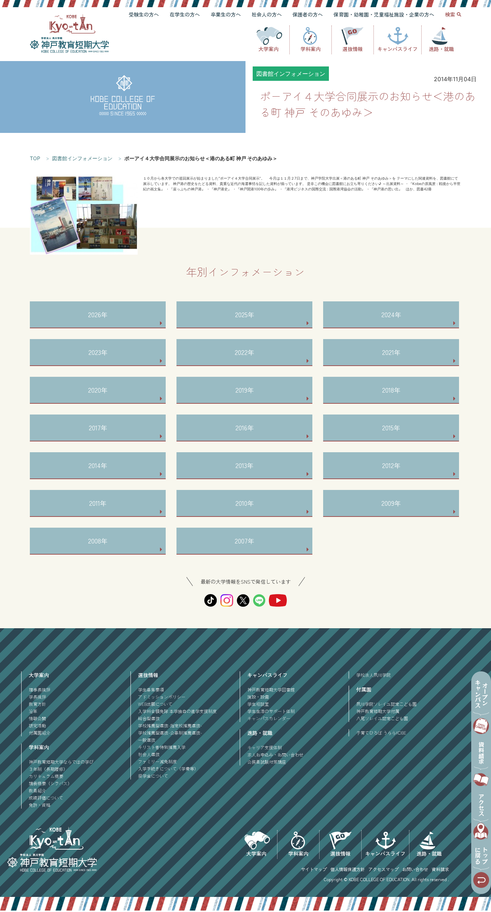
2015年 (391, 427)
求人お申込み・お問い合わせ (275, 754)
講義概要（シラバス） (50, 783)
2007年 (244, 540)
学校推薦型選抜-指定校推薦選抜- (170, 725)
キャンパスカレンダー (268, 718)
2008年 (97, 540)
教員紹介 (37, 790)
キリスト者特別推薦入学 (161, 747)
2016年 (244, 427)
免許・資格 (39, 805)
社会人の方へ (267, 14)
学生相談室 (258, 704)
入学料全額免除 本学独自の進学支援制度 (177, 711)
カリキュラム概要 (46, 776)
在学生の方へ (185, 14)
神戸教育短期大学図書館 (271, 689)
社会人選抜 (149, 754)
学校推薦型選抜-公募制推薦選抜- (170, 733)
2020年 (97, 389)
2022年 (244, 352)
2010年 (244, 503)
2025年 (244, 314)
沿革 (33, 711)
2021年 (391, 352)
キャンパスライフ (397, 48)
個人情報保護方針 (347, 869)
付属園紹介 (39, 733)
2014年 (97, 465)
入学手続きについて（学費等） (168, 768)
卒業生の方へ (226, 14)
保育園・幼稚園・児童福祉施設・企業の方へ (384, 14)
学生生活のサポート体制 (271, 711)
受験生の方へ (144, 14)
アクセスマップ (383, 869)
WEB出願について (155, 704)
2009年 (391, 503)
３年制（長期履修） (48, 769)
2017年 (98, 427)
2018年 (391, 389)
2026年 (97, 314)
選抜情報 (353, 48)
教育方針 (37, 704)
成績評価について (46, 798)
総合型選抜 (149, 718)
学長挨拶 (37, 697)
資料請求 (440, 869)
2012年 (391, 465)
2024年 (391, 314)
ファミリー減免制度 (157, 761)
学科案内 (310, 48)
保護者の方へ (308, 14)
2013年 (244, 465)
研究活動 (37, 725)
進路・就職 (441, 48)
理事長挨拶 (39, 689)
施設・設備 (258, 697)
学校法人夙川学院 (373, 675)
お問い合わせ (415, 869)
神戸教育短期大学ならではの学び (61, 762)
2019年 (244, 389)
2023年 (97, 352)
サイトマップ (314, 869)
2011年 (97, 503)
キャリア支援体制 (264, 747)
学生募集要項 (151, 689)
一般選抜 (146, 740)
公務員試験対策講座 (266, 762)
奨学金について (153, 776)
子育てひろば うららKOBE (381, 733)
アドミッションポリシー (161, 697)
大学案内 (268, 48)
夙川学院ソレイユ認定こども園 (386, 704)
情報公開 (37, 718)
